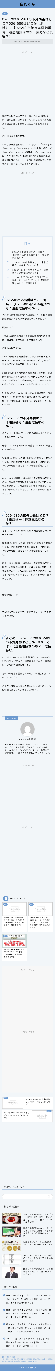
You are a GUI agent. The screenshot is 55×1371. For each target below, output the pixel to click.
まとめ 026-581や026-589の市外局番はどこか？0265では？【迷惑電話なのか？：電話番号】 (30, 280)
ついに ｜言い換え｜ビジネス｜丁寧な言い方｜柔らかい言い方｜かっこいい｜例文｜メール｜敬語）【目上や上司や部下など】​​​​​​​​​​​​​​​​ (28, 1342)
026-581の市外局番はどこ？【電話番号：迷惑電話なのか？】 (30, 264)
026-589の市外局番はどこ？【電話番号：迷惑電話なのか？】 (30, 271)
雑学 (5, 14)
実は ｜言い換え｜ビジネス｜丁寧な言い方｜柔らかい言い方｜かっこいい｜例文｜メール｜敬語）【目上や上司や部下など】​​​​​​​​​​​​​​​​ (28, 1313)
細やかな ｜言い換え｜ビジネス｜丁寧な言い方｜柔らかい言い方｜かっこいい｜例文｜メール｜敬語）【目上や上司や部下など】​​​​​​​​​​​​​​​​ (28, 1328)
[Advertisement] (27, 82)
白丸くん (27, 4)
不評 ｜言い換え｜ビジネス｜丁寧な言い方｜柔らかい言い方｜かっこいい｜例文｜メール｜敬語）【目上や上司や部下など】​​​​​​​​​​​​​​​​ (28, 1299)
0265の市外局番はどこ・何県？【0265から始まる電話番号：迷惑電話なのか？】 (30, 255)
